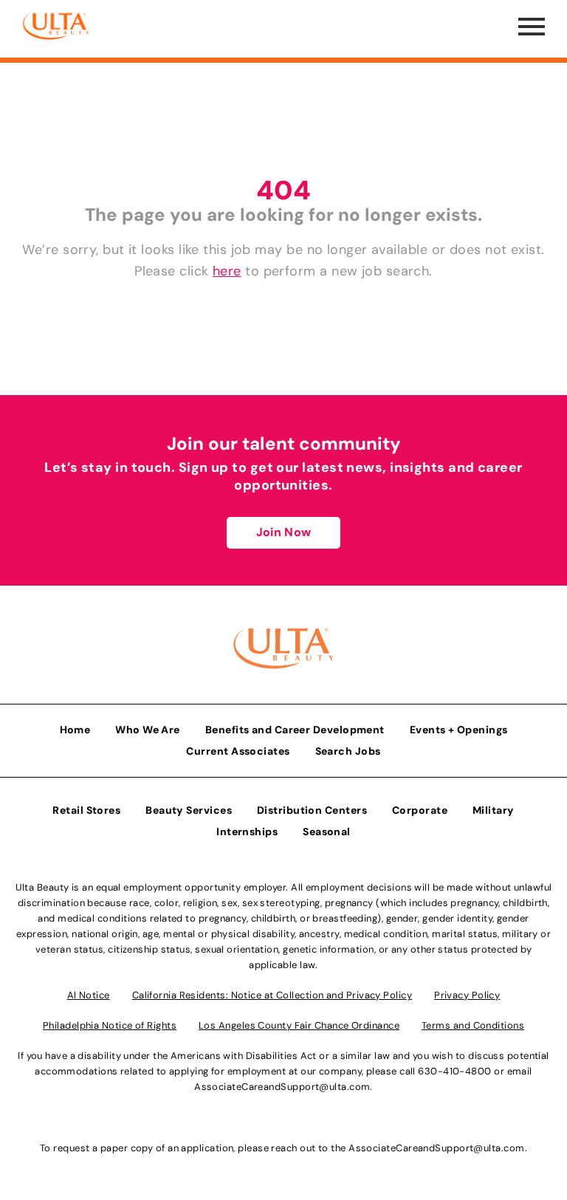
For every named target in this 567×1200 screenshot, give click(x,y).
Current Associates (237, 751)
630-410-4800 (454, 1071)
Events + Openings (459, 729)
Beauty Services (188, 810)
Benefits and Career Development (295, 729)
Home (75, 729)
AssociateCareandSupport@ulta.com (282, 1086)
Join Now (283, 532)
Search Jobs (348, 751)
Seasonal (327, 831)
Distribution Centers (312, 810)
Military (493, 810)
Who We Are (147, 729)
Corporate (419, 810)
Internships (247, 831)
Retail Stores (86, 810)
